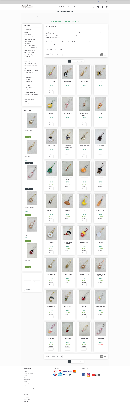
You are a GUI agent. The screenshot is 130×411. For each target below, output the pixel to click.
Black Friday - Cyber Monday (30, 386)
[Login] (102, 7)
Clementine (84, 178)
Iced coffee (67, 306)
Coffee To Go (51, 210)
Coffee (101, 178)
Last (81, 61)
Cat (101, 114)
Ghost (101, 242)
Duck (84, 210)
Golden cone (68, 274)
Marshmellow (100, 306)
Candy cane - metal (84, 114)
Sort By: (48, 54)
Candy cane (67, 114)
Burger (51, 114)
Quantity (51, 90)
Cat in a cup (51, 146)
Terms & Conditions (28, 373)
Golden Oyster (29, 207)
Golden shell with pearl (30, 234)
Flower (51, 242)
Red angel (68, 338)
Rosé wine (28, 182)
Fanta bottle (100, 210)
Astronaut (67, 82)
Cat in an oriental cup (68, 146)
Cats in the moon (84, 146)
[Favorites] (98, 7)
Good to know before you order (67, 6)
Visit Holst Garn (27, 383)
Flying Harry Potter (68, 243)
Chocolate (100, 146)
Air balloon (51, 82)
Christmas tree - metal (68, 178)
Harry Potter (51, 306)
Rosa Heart (84, 338)
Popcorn (51, 338)
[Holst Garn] (27, 7)
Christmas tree (51, 178)
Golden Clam (28, 130)
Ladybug (27, 260)
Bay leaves (28, 156)
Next (77, 61)
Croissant (67, 210)
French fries (84, 242)
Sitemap (25, 381)
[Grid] (101, 54)
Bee (101, 82)
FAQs (25, 377)
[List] (105, 54)
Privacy (25, 371)
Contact (25, 375)
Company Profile (27, 379)
